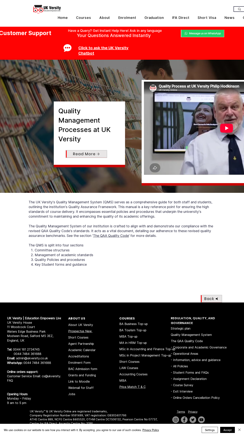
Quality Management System (191, 335)
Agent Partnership (81, 344)
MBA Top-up (128, 336)
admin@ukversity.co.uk (32, 358)
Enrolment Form (79, 362)
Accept (227, 430)
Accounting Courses (133, 374)
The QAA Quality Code (111, 236)
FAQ (10, 380)
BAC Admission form (82, 369)
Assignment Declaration (190, 379)
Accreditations (78, 356)
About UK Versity (80, 325)
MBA (122, 380)
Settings (210, 430)
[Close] (239, 430)
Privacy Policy (150, 430)
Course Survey (183, 385)
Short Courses (78, 337)
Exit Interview (183, 391)
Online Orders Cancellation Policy (197, 398)
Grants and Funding (82, 375)
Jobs (71, 394)
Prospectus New (80, 331)
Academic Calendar (82, 350)
